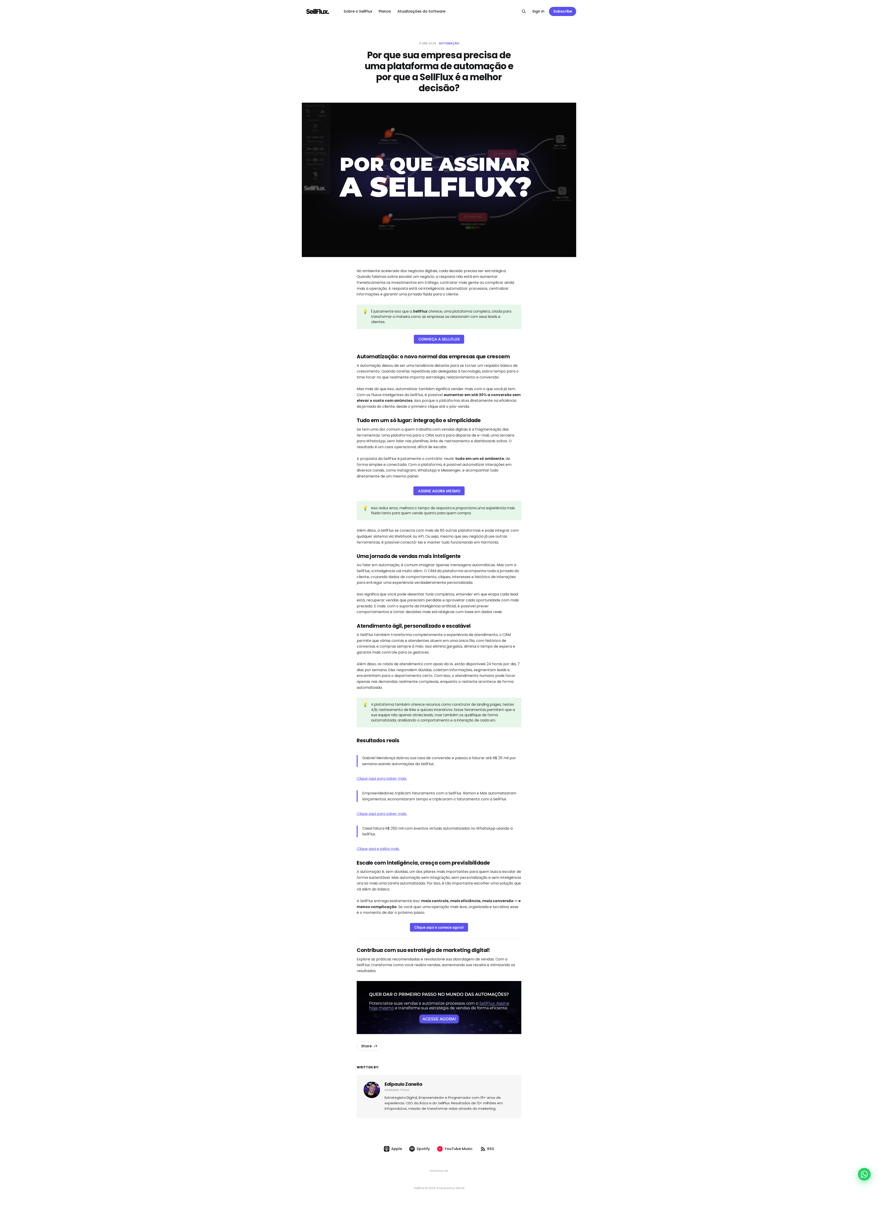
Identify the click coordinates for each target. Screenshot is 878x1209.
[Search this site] (523, 11)
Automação (449, 43)
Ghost (460, 1188)
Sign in (538, 11)
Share (366, 1046)
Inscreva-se (439, 1171)
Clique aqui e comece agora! (439, 927)
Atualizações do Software (421, 11)
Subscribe (562, 11)
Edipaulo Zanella (403, 1084)
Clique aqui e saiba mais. (378, 848)
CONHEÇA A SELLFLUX (439, 339)
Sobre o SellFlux (358, 11)
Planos (385, 11)
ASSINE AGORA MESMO (439, 491)
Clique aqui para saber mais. (382, 778)
